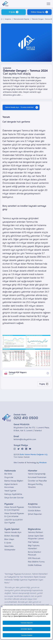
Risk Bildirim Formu (36, 561)
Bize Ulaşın (9, 539)
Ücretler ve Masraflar (37, 480)
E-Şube (12, 12)
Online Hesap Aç (38, 12)
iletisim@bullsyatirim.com (25, 439)
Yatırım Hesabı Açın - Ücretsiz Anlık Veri (19, 107)
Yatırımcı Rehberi (35, 532)
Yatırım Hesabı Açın (12, 532)
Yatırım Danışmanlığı (36, 474)
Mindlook (43, 462)
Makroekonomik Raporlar (21, 19)
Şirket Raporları (35, 514)
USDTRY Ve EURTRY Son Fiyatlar (13, 521)
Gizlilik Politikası (35, 565)
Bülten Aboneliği (11, 535)
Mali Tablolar (33, 542)
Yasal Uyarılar (10, 490)
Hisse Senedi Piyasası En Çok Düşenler (14, 508)
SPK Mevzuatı (34, 558)
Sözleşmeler (9, 549)
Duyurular (8, 477)
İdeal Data (8, 546)
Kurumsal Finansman (37, 477)
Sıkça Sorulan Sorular (14, 497)
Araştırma (8, 19)
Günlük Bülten (34, 510)
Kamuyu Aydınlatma (13, 494)
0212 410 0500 (26, 418)
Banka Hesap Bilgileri (13, 480)
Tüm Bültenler (34, 507)
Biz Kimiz (8, 474)
